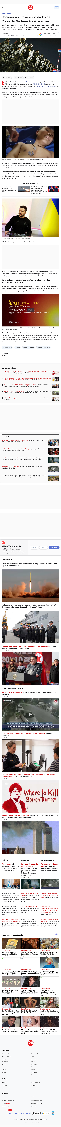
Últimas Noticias (6, 1053)
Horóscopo (34, 1064)
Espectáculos (5, 1061)
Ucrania (17, 347)
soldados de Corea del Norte (46, 86)
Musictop (4, 1089)
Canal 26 (7, 33)
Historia (3, 1064)
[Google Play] (46, 1113)
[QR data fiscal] (53, 1114)
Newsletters (6, 1110)
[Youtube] (16, 1113)
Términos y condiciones (8, 1100)
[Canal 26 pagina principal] (30, 9)
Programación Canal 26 (37, 1103)
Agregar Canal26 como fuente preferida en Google (50, 34)
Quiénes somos (5, 1097)
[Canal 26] (30, 1043)
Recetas (4, 1072)
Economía (25, 860)
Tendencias (4, 1075)
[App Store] (36, 1113)
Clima (32, 1056)
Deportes (4, 1059)
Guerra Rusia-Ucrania (43, 347)
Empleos (33, 1106)
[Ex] (13, 1113)
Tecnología (34, 1072)
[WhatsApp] (24, 1113)
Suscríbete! (54, 547)
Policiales (4, 1069)
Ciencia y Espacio (6, 1056)
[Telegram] (27, 1113)
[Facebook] (7, 1113)
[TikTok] (21, 1113)
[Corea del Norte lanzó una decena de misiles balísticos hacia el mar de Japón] (24, 189)
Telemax (33, 1085)
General (33, 1061)
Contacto (33, 1097)
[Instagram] (10, 1113)
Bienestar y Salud (35, 1053)
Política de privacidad (36, 1100)
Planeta (33, 1067)
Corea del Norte (7, 347)
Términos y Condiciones (27, 1119)
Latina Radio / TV (35, 1082)
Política (5, 860)
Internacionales (7, 13)
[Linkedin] (18, 1113)
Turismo (33, 1075)
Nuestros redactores (7, 1106)
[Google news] (29, 1113)
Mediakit (6, 1103)
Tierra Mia (4, 1085)
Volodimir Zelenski (28, 347)
